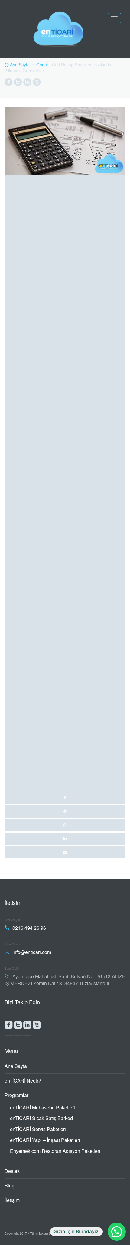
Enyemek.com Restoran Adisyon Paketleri (55, 1150)
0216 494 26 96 (29, 927)
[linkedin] (65, 839)
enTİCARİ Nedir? (23, 1080)
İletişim (12, 1199)
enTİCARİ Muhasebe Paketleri (42, 1107)
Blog (10, 1185)
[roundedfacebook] (9, 1026)
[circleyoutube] (37, 83)
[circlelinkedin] (27, 83)
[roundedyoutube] (37, 1026)
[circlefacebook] (9, 83)
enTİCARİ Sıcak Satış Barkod (41, 1118)
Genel (42, 65)
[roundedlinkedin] (27, 1026)
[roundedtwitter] (18, 1026)
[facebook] (65, 455)
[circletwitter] (18, 83)
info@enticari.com (31, 952)
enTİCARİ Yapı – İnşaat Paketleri (45, 1139)
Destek (12, 1170)
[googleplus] (65, 825)
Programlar (16, 1095)
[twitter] (65, 811)
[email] (65, 852)
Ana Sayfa (16, 1066)
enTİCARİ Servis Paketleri (38, 1129)
